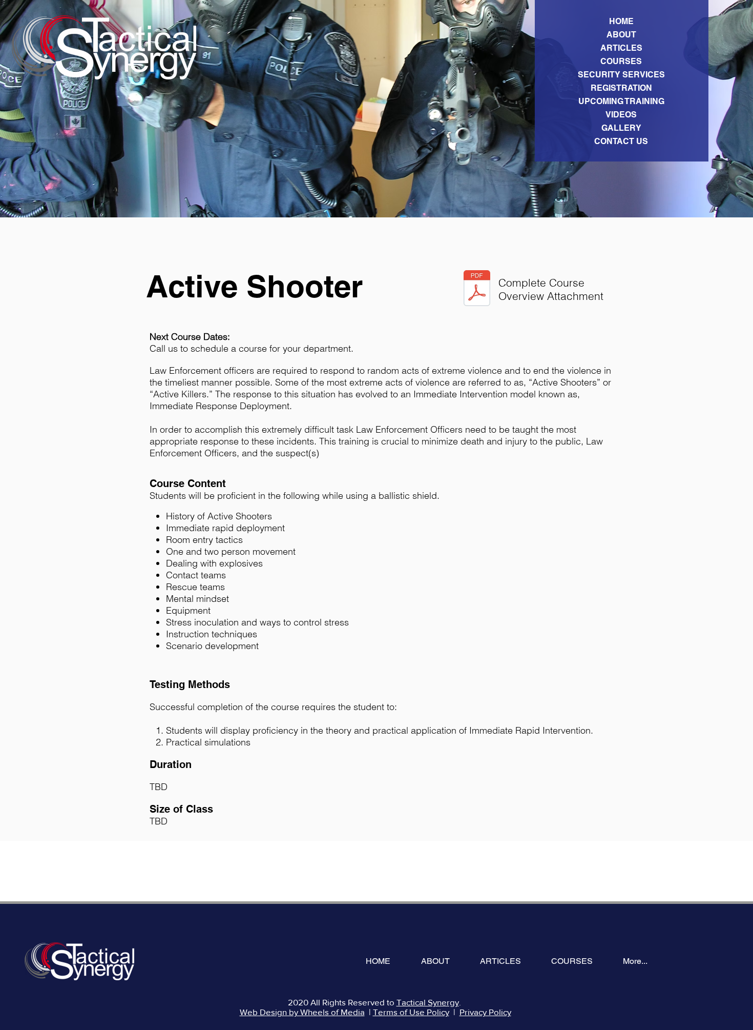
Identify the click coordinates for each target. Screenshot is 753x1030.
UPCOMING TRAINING (621, 101)
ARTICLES (621, 48)
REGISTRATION (621, 88)
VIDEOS (621, 114)
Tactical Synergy (427, 1002)
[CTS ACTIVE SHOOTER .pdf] (477, 289)
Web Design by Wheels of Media (302, 1012)
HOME (621, 21)
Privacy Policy (485, 1012)
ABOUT (621, 34)
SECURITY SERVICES (621, 74)
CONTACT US (621, 141)
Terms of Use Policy (411, 1012)
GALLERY (621, 128)
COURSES (621, 61)
